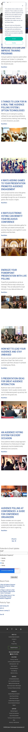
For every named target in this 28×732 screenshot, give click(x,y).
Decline (14, 43)
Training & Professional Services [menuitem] (14, 688)
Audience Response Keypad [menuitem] (14, 700)
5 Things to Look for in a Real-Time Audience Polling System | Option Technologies (14, 106)
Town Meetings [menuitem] (14, 670)
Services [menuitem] (14, 676)
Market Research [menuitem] (14, 666)
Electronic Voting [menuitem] (14, 673)
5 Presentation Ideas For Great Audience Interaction (12, 381)
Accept (14, 38)
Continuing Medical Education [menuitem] (14, 661)
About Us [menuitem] (14, 634)
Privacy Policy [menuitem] (14, 643)
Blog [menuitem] (14, 641)
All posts (14, 539)
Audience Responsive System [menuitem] (14, 693)
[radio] (8, 558)
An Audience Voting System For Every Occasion (12, 435)
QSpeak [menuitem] (14, 705)
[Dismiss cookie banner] (22, 6)
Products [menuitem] (14, 691)
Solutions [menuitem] (14, 657)
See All (2, 614)
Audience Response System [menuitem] (14, 636)
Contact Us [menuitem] (14, 639)
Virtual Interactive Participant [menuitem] (14, 702)
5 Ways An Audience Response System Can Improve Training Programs (13, 49)
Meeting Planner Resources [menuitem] (14, 683)
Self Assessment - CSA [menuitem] (14, 664)
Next (13, 541)
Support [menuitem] (14, 708)
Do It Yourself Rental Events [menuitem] (14, 681)
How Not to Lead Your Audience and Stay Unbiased (13, 351)
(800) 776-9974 (14, 654)
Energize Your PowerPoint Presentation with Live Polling (14, 274)
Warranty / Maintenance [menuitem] (14, 722)
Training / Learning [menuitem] (14, 659)
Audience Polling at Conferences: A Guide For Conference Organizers (13, 512)
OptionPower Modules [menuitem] (14, 698)
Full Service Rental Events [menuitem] (14, 678)
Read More (4, 67)
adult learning (4, 606)
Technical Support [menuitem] (14, 711)
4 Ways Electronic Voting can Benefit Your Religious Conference (11, 217)
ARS (2, 608)
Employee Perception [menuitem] (14, 668)
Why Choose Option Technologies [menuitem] (14, 685)
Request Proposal (14, 647)
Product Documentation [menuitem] (14, 713)
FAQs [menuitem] (14, 720)
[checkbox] (14, 562)
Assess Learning (5, 610)
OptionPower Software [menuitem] (14, 696)
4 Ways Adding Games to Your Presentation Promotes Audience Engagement (13, 185)
